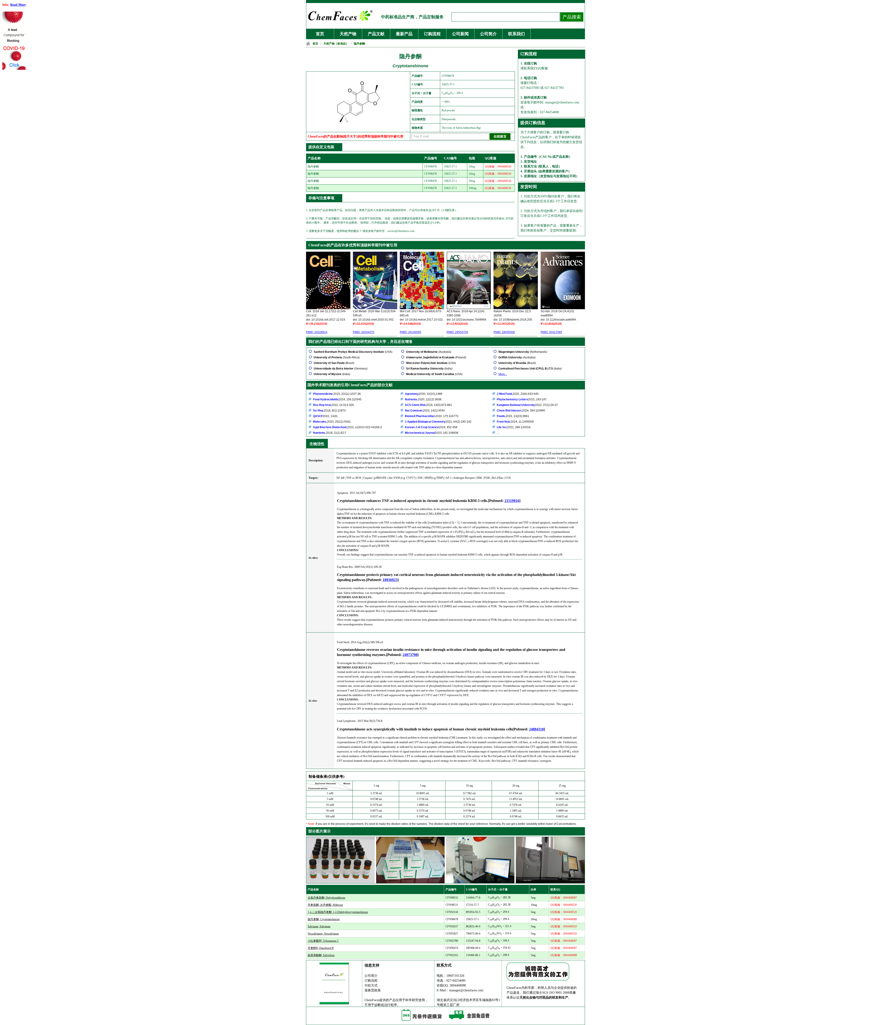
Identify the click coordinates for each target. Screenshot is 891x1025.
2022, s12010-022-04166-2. (348, 427)
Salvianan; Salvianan (319, 926)
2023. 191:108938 (431, 432)
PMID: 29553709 (457, 332)
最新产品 (404, 34)
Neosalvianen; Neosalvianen (323, 933)
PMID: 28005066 (504, 332)
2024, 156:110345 (337, 399)
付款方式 (371, 985)
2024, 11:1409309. (515, 421)
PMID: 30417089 (551, 332)
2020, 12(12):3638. (423, 399)
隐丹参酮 (359, 43)
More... (502, 374)
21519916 (511, 501)
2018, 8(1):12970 (329, 410)
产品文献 (376, 34)
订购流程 (432, 34)
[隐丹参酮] (359, 125)
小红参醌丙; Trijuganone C (323, 940)
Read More (18, 4)
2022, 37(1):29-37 (527, 405)
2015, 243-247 (522, 399)
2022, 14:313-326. (334, 405)
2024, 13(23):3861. (513, 416)
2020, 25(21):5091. (332, 421)
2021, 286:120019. (514, 427)
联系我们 (516, 34)
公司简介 (488, 34)
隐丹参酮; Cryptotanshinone (324, 919)
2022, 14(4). (325, 416)
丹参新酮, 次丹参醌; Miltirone (325, 904)
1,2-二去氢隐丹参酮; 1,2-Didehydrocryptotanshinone (338, 912)
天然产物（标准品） (336, 43)
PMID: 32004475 (363, 332)
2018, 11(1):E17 (329, 432)
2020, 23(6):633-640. (518, 393)
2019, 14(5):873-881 (428, 405)
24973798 (410, 655)
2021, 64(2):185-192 (438, 421)
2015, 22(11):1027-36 (337, 393)
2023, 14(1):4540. (425, 410)
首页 (320, 34)
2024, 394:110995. (521, 410)
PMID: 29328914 (316, 332)
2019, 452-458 (431, 427)
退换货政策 (373, 990)
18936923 (390, 580)
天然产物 (348, 34)
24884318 (536, 729)
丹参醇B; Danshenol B (321, 948)
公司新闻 (460, 34)
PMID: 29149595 (410, 332)
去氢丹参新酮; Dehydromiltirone (326, 897)
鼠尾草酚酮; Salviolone (321, 955)
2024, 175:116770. (432, 416)
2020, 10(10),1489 (423, 393)
